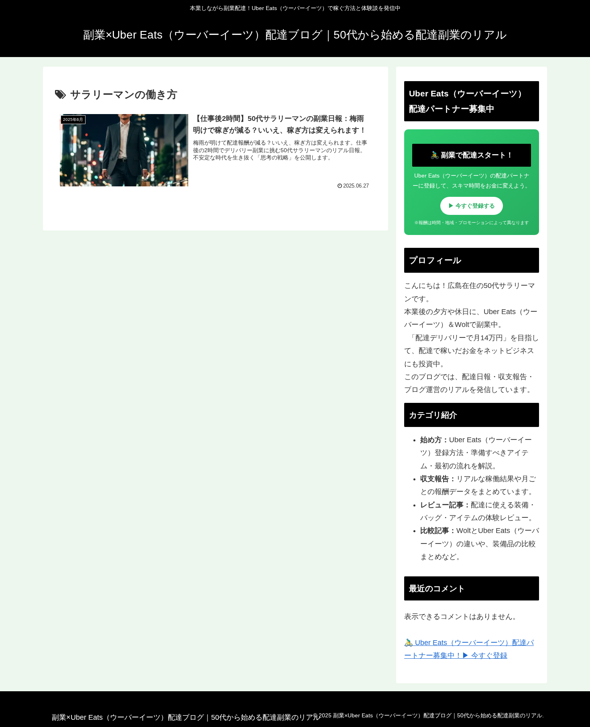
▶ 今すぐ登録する (471, 205)
